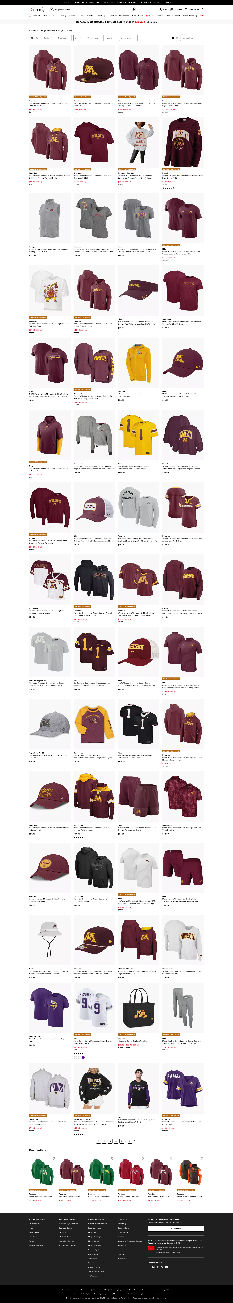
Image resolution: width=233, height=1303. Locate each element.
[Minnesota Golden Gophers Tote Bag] (138, 1008)
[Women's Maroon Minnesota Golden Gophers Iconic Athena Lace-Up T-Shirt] (183, 507)
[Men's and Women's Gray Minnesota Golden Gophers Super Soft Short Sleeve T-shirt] (50, 652)
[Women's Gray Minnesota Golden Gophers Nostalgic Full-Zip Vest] (50, 218)
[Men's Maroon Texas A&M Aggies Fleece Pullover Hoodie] (161, 1172)
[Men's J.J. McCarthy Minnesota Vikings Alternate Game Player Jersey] (94, 1008)
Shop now (152, 21)
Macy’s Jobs (122, 1245)
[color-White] (75, 1057)
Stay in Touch (93, 1254)
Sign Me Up (176, 1228)
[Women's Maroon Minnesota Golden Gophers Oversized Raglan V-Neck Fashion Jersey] (138, 579)
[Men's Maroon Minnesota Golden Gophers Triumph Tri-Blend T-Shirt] (183, 290)
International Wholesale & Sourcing (130, 1241)
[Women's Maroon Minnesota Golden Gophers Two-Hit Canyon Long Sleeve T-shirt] (94, 363)
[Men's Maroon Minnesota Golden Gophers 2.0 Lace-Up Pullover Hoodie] (94, 796)
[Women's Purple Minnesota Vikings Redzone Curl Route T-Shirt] (183, 1088)
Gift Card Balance (65, 1237)
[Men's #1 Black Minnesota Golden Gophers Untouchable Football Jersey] (138, 724)
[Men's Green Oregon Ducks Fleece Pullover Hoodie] (42, 1172)
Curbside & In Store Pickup (97, 1224)
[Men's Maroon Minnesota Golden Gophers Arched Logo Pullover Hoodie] (183, 70)
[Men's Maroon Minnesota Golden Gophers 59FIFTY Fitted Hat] (94, 70)
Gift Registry (92, 1276)
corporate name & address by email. (154, 1298)
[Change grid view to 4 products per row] (173, 38)
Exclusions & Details (163, 1252)
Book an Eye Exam (94, 1267)
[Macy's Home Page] (37, 9)
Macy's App (92, 1232)
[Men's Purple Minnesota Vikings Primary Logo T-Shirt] (50, 1008)
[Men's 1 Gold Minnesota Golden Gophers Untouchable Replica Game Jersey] (138, 435)
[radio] (75, 1057)
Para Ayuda (33, 1237)
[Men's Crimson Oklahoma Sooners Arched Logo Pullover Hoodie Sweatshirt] (131, 1172)
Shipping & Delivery (36, 1245)
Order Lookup (34, 1232)
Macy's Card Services (66, 1241)
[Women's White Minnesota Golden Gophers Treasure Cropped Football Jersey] (50, 579)
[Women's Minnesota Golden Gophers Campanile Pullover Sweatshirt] (183, 940)
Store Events (92, 1258)
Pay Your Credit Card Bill (67, 1245)
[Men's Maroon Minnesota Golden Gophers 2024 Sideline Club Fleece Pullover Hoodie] (50, 435)
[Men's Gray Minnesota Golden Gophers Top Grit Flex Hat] (50, 724)
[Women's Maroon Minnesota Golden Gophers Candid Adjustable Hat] (50, 868)
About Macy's (122, 1224)
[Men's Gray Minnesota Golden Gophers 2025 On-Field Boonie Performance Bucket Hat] (50, 940)
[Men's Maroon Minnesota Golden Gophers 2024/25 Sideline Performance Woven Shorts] (183, 868)
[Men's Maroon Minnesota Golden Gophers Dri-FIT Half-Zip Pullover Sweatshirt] (138, 70)
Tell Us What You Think (96, 1271)
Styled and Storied (124, 1263)
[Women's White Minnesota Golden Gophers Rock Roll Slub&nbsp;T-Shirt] (50, 290)
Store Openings (93, 1263)
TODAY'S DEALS (64, 2)
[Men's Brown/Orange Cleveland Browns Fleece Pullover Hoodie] (190, 1172)
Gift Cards (62, 1232)
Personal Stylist (93, 1250)
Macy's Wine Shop (94, 1245)
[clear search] (133, 9)
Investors (121, 1237)
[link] (50, 106)
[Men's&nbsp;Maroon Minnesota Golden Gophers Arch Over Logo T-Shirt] (94, 142)
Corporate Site (123, 1232)
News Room (122, 1250)
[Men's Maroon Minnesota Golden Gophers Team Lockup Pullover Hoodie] (94, 290)
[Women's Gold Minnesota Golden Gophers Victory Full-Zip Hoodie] (138, 363)
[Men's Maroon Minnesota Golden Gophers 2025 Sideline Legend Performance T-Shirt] (183, 218)
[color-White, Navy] (79, 1057)
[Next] (68, 70)
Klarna (31, 1228)
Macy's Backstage (94, 1237)
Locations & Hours (94, 1228)
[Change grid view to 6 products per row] (177, 38)
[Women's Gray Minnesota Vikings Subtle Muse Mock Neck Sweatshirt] (50, 1088)
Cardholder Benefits (65, 1228)
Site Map (121, 1254)
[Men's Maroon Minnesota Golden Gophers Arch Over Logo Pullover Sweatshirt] (50, 507)
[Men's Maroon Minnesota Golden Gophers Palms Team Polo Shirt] (183, 796)
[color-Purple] (83, 1057)
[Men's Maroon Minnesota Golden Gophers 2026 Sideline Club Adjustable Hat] (183, 363)
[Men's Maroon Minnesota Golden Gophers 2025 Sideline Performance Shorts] (138, 796)
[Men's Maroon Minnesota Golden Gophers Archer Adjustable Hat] (50, 796)
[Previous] (32, 70)
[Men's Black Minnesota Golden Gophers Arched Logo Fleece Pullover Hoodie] (94, 579)
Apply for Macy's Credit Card (69, 1224)
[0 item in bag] (202, 9)
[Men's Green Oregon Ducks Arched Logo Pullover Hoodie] (101, 1172)
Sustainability (122, 1258)
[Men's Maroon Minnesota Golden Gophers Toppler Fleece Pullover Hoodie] (183, 724)
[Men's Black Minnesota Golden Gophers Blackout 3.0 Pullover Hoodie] (94, 868)
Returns (31, 1241)
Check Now (176, 1252)
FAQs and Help (34, 1224)
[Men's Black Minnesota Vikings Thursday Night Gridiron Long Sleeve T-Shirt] (138, 1088)
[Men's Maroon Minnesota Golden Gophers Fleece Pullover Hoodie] (50, 70)
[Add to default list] (53, 1158)
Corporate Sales (123, 1228)
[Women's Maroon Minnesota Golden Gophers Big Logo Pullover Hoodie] (138, 940)
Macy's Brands (93, 1241)
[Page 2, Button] (134, 1141)
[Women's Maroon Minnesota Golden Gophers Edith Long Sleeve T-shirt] (183, 142)
